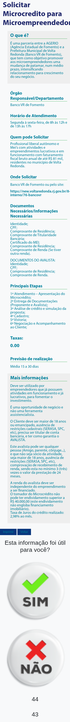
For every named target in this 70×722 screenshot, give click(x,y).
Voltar (24, 531)
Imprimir (8, 531)
